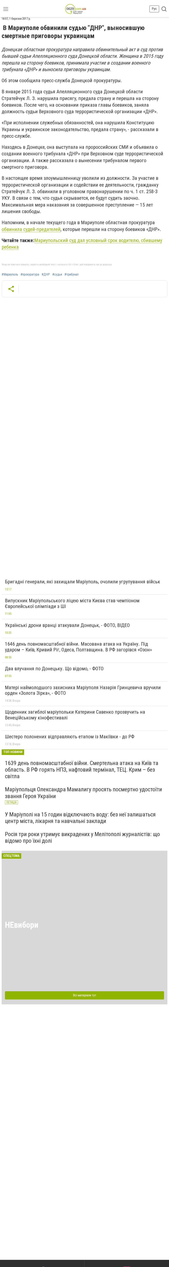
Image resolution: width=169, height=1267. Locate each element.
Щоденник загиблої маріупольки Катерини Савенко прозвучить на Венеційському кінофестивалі (75, 715)
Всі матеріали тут (84, 995)
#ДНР (46, 274)
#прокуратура (30, 274)
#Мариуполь (10, 274)
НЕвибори (21, 925)
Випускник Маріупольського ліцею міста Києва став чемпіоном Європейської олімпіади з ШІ (72, 603)
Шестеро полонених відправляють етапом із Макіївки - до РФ (69, 737)
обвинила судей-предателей (31, 229)
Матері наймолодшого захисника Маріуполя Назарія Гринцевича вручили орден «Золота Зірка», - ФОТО (83, 690)
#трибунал (72, 274)
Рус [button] (154, 9)
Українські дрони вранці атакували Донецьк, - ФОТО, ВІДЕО (67, 625)
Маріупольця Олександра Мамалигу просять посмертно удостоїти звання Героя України (83, 792)
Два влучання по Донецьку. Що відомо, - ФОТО (54, 669)
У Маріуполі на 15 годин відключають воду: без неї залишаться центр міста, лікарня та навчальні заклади (80, 817)
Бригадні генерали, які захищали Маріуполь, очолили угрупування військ (82, 582)
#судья (57, 274)
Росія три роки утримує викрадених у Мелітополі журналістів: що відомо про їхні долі (82, 837)
